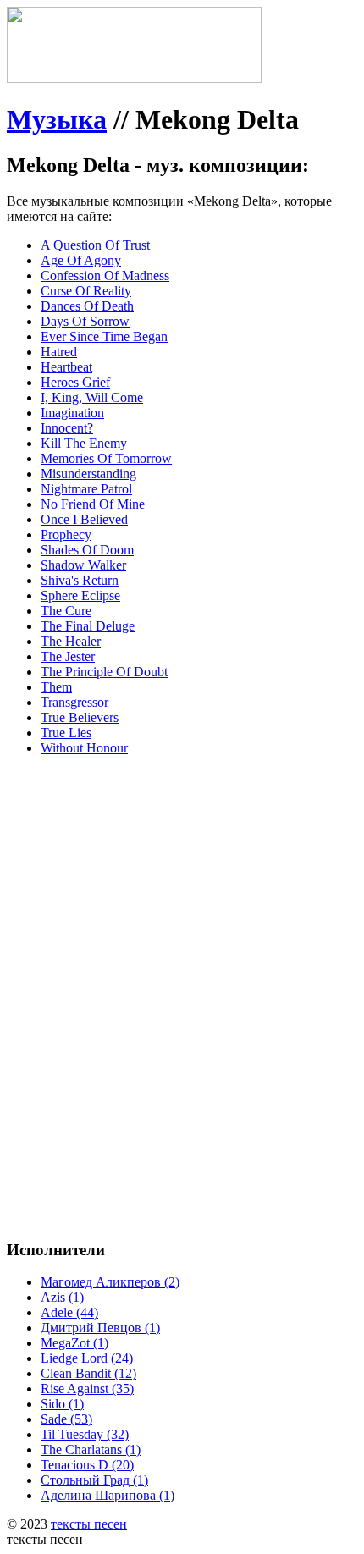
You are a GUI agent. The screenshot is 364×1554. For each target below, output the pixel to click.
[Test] (134, 78)
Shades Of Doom (87, 550)
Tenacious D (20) (87, 1465)
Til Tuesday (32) (85, 1434)
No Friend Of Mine (93, 504)
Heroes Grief (75, 382)
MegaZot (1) (74, 1343)
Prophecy (66, 534)
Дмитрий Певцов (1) (100, 1327)
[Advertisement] (182, 951)
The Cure (66, 610)
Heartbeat (66, 367)
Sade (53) (66, 1419)
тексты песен (89, 1524)
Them (56, 687)
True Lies (66, 732)
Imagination (72, 412)
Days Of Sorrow (85, 321)
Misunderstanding (88, 473)
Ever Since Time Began (104, 336)
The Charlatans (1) (91, 1449)
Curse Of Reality (86, 291)
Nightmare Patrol (86, 489)
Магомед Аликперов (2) (110, 1282)
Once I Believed (84, 519)
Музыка (57, 119)
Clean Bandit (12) (88, 1373)
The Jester (68, 656)
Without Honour (84, 748)
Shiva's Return (80, 580)
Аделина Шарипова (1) (107, 1495)
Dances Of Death (87, 306)
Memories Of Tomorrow (106, 458)
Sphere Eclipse (80, 595)
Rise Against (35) (87, 1388)
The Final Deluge (88, 626)
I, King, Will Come (92, 397)
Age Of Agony (81, 260)
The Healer (71, 641)
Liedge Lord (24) (87, 1358)
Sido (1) (62, 1404)
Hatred (59, 351)
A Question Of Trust (95, 245)
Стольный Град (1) (94, 1480)
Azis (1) (62, 1297)
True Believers (80, 717)
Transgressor (74, 702)
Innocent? (67, 428)
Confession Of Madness (105, 275)
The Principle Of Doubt (104, 671)
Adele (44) (69, 1312)
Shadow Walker (83, 565)
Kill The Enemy (84, 443)
